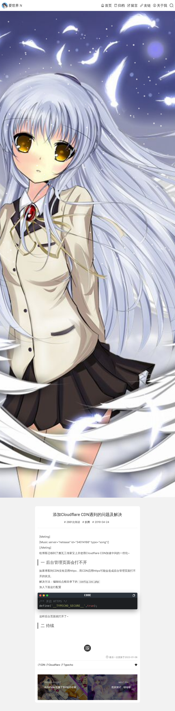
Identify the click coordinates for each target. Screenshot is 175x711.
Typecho (68, 664)
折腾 (87, 522)
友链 (147, 5)
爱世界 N (15, 5)
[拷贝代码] (134, 595)
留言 (134, 5)
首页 (108, 5)
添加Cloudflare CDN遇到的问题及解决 (87, 514)
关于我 (162, 5)
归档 (121, 5)
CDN (42, 664)
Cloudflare (54, 664)
